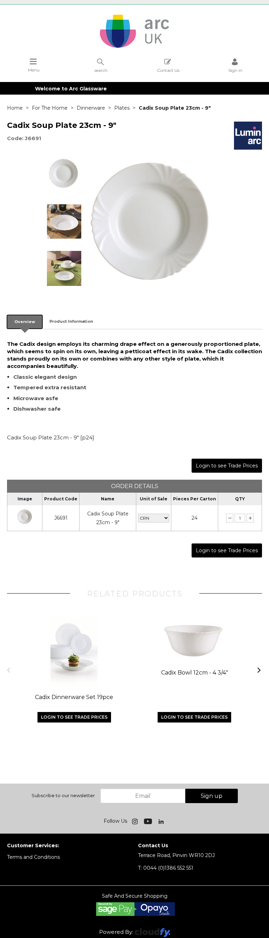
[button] (9, 669)
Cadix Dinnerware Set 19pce (74, 697)
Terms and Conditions (33, 857)
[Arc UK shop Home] (134, 47)
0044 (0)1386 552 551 (165, 868)
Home (15, 108)
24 (195, 518)
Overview (24, 321)
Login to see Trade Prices (227, 466)
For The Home (50, 108)
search (101, 70)
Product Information (71, 321)
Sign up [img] (211, 796)
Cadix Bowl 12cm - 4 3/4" (194, 672)
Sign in (235, 70)
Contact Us (168, 70)
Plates (122, 108)
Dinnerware (91, 108)
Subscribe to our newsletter (63, 795)
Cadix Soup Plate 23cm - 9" (108, 518)
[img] (135, 821)
